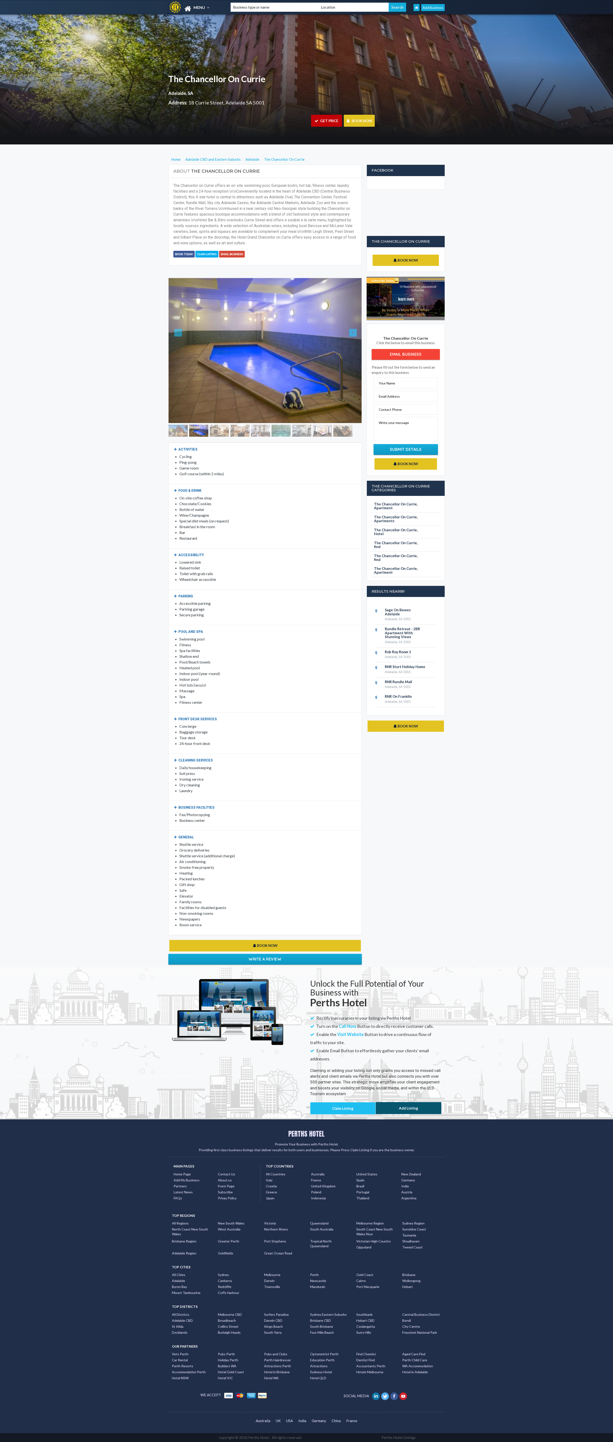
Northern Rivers (276, 1213)
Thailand (362, 1182)
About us (225, 1164)
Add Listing (408, 1092)
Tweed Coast (412, 1231)
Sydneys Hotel (321, 1356)
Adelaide (178, 1265)
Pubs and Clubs (275, 1338)
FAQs (178, 1182)
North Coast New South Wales (190, 1215)
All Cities (178, 1259)
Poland (316, 1176)
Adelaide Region (184, 1237)
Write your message (394, 423)
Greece (271, 1176)
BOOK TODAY (184, 254)
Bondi (406, 1304)
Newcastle (318, 1265)
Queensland (319, 1207)
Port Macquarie (367, 1271)
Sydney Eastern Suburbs (328, 1298)
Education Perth (322, 1344)
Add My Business (186, 1164)
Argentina (408, 1182)
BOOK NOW (361, 121)
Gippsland (363, 1231)
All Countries (275, 1158)
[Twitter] (385, 1380)
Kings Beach (273, 1310)
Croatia (271, 1170)
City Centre (411, 1310)
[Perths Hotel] (195, 8)
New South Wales (231, 1207)
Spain (360, 1164)
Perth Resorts (182, 1350)
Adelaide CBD (182, 1304)
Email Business (232, 254)
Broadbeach (227, 1304)
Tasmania (409, 1219)
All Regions (180, 1207)
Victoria (270, 1207)
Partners (180, 1170)
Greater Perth (228, 1225)
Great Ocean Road (278, 1237)
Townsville (272, 1271)
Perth (314, 1259)
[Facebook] (394, 1380)
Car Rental (180, 1344)
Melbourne (272, 1259)
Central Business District (421, 1298)
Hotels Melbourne (369, 1356)
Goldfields (225, 1237)
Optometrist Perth (324, 1338)
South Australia (321, 1213)
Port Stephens (275, 1225)
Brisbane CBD (320, 1304)
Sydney (223, 1259)
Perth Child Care (414, 1344)
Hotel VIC (225, 1362)
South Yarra (273, 1316)
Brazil (360, 1170)
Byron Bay (179, 1271)
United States (366, 1158)
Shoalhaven (411, 1225)
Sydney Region (413, 1207)
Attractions (319, 1350)
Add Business (433, 8)
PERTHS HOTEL (306, 1118)
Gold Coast (364, 1259)
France (316, 1164)
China (336, 1404)
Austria (406, 1176)
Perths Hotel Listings (399, 1421)
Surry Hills (363, 1316)
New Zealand (411, 1158)
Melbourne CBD (230, 1298)
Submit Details (406, 449)
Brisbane (408, 1259)
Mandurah (317, 1271)
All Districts (180, 1298)
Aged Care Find (413, 1338)
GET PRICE (328, 121)
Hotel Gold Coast (231, 1356)
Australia (317, 1158)
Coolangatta (365, 1310)
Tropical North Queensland (321, 1227)
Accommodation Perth (189, 1356)
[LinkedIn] (376, 1380)
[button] (183, 342)
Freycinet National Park (419, 1316)
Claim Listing (207, 254)
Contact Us (226, 1158)
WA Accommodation (417, 1350)
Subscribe (225, 1176)
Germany (408, 1164)
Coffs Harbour (228, 1277)
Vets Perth (180, 1338)
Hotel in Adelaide (415, 1356)
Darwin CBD (273, 1304)
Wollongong (411, 1265)
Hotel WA (271, 1362)
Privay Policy (227, 1182)
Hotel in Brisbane (277, 1356)
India (405, 1170)
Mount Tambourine (186, 1277)
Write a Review (265, 943)
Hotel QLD (318, 1362)
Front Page (226, 1170)
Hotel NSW (180, 1362)
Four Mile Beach (322, 1316)
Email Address (389, 396)
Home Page (182, 1158)
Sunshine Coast (414, 1213)
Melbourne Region (370, 1207)
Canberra (225, 1265)
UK (278, 1404)
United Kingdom (323, 1170)
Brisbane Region (184, 1225)
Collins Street (228, 1310)
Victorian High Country (373, 1225)
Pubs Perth (226, 1338)
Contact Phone (390, 409)
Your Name (387, 383)
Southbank (364, 1298)
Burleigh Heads (229, 1316)
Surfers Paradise (276, 1298)
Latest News (183, 1176)
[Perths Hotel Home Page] (417, 7)
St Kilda (177, 1310)
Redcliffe (224, 1271)
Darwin (269, 1265)
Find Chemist (366, 1338)
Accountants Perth (370, 1350)
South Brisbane (321, 1310)
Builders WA (227, 1350)
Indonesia (318, 1182)
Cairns (361, 1265)
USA (289, 1404)
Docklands (179, 1316)
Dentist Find (365, 1344)
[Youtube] (403, 1380)
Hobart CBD (365, 1304)
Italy (269, 1164)
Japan (270, 1182)
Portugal (362, 1176)
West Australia (229, 1213)
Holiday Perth (228, 1344)
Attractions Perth (277, 1350)
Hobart (407, 1271)
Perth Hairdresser (277, 1344)
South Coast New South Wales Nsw (374, 1215)
